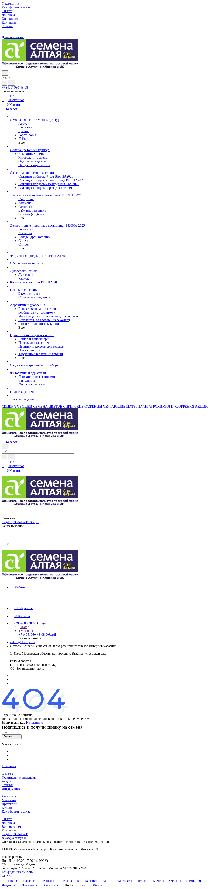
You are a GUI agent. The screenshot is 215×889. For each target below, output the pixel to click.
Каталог (7, 807)
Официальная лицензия (19, 777)
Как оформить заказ (16, 811)
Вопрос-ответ (11, 826)
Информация (11, 789)
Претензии (9, 804)
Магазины (9, 800)
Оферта (7, 875)
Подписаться (11, 736)
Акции (7, 781)
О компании (10, 773)
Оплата (7, 819)
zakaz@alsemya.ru (22, 642)
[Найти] (11, 83)
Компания (9, 766)
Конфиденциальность (17, 872)
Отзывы (7, 785)
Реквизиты (9, 796)
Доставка (8, 823)
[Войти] (3, 535)
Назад (24, 627)
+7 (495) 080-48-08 (15, 87)
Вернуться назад (13, 722)
